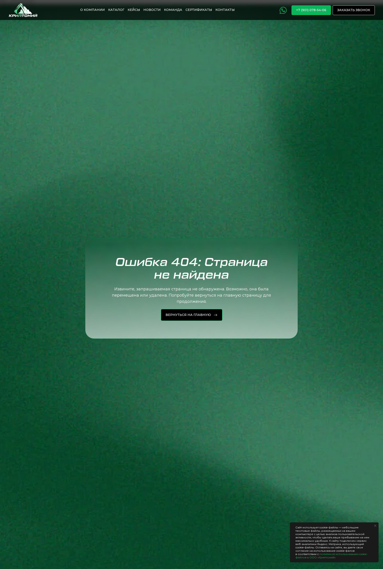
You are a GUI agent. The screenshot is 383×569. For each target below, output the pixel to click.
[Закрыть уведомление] (375, 525)
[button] (354, 10)
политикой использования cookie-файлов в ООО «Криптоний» (331, 555)
